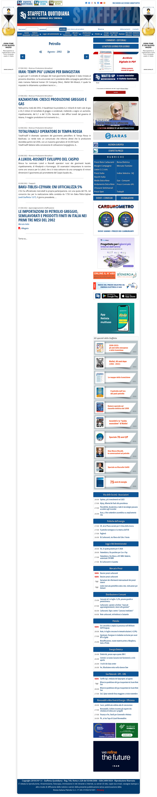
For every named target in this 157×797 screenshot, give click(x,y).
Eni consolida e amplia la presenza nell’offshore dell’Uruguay (117, 627)
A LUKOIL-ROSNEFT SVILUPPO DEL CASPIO (48, 159)
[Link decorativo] (105, 61)
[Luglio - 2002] (40, 51)
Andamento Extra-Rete (104, 184)
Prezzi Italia (99, 173)
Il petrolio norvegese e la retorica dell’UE (114, 530)
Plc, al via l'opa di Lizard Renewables (113, 718)
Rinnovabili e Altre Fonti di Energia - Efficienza (116, 700)
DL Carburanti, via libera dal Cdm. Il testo (114, 537)
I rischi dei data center (108, 664)
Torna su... (22, 238)
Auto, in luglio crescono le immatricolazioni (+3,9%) (118, 631)
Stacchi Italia (99, 177)
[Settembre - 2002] (68, 51)
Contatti (136, 29)
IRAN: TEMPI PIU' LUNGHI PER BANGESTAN (49, 71)
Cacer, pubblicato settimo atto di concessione (116, 705)
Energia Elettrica (116, 649)
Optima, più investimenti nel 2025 (112, 499)
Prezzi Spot (99, 191)
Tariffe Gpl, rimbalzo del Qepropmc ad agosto (116, 679)
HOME (20, 34)
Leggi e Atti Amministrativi (116, 543)
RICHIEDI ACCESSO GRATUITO (126, 3)
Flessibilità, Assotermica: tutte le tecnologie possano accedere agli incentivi (119, 508)
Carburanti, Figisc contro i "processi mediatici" (116, 611)
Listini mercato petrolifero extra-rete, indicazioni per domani (119, 587)
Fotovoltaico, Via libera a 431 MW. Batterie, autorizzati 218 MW (115, 557)
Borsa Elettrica (123, 162)
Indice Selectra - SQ (125, 173)
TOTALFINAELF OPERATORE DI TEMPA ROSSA (50, 131)
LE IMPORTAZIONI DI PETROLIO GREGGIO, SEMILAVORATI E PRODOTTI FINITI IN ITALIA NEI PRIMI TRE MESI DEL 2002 (52, 216)
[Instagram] (92, 3)
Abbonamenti (125, 29)
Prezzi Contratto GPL (125, 184)
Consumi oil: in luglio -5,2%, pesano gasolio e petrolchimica (116, 600)
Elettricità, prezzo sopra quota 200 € (112, 654)
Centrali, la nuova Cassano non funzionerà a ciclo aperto (117, 659)
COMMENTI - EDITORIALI (116, 40)
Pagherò (103, 533)
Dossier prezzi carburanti (109, 573)
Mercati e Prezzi (116, 568)
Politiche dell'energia (116, 521)
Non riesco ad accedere (75, 29)
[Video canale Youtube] (101, 3)
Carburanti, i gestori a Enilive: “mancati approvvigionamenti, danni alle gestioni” (115, 606)
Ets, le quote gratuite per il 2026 (111, 549)
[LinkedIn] (86, 3)
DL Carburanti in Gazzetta (109, 562)
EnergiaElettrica (106, 34)
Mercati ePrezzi (75, 34)
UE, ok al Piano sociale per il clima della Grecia (117, 526)
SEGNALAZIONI (127, 198)
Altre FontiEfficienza (129, 34)
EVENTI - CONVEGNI (104, 198)
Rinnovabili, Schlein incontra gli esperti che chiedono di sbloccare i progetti (116, 710)
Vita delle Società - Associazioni (116, 494)
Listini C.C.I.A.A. (101, 169)
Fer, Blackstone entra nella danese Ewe (114, 667)
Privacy (100, 790)
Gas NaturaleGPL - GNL (114, 34)
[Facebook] (98, 3)
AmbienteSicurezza (136, 34)
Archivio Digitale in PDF (127, 63)
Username (21, 29)
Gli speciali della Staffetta (105, 338)
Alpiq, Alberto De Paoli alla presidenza (114, 503)
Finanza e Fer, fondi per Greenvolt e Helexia (115, 715)
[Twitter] (95, 3)
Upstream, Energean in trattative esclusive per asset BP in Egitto (118, 636)
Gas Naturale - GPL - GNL (116, 674)
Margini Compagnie (102, 166)
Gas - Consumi (123, 180)
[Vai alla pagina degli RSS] (104, 3)
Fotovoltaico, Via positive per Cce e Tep (113, 552)
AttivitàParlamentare (67, 34)
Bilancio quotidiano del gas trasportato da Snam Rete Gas (119, 683)
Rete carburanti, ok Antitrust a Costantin (114, 614)
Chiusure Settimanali (103, 188)
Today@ (120, 191)
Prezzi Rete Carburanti (104, 162)
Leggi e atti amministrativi (51, 34)
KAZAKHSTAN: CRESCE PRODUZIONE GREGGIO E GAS (52, 101)
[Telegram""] (89, 3)
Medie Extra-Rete (102, 180)
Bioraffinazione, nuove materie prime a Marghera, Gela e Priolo (118, 642)
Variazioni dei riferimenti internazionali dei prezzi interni (118, 581)
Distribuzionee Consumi (87, 34)
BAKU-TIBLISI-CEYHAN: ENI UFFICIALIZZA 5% (50, 186)
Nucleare (122, 34)
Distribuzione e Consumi (116, 594)
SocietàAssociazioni (26, 34)
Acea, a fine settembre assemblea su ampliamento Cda (118, 514)
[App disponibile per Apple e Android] (116, 296)
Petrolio (97, 34)
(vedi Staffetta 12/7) (27, 197)
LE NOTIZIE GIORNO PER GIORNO (116, 46)
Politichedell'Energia (35, 34)
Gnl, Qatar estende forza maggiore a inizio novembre (119, 694)
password (43, 29)
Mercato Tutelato (124, 166)
